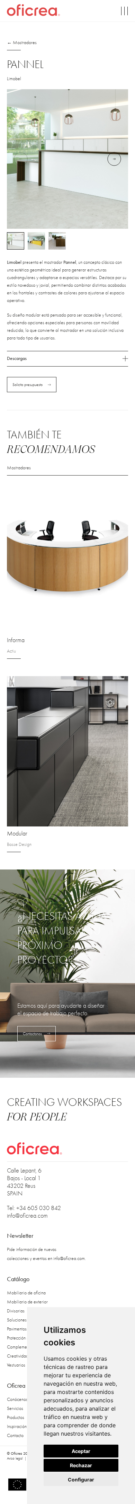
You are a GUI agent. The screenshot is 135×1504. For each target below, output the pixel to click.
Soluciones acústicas (25, 1320)
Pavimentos (17, 1329)
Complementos (20, 1347)
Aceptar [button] (81, 1451)
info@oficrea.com (27, 1215)
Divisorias (16, 1311)
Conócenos (17, 1399)
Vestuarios (16, 1365)
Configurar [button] (81, 1479)
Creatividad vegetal (25, 1356)
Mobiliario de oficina (26, 1293)
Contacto (15, 1435)
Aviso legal (15, 1458)
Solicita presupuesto (27, 384)
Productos (15, 1417)
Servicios (15, 1408)
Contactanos (32, 1033)
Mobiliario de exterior (27, 1302)
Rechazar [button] (81, 1465)
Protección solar (21, 1338)
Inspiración (17, 1426)
